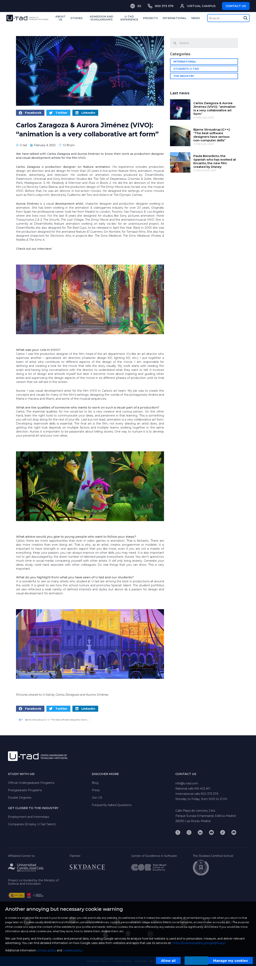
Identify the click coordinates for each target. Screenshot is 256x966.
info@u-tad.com (186, 783)
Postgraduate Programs (25, 790)
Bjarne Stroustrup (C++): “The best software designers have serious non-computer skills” (211, 135)
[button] (30, 113)
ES (139, 6)
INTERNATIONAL (174, 18)
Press (96, 790)
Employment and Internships (28, 817)
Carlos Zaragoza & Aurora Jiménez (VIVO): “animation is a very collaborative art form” (214, 108)
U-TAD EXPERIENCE (129, 18)
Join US (97, 797)
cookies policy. (73, 950)
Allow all (168, 960)
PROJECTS (150, 18)
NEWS (195, 18)
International (184, 61)
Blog (95, 783)
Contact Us (236, 6)
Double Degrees (19, 797)
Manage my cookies (230, 960)
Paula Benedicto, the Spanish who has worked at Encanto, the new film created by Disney (214, 161)
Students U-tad (186, 68)
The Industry (183, 75)
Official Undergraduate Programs (31, 783)
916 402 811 (202, 788)
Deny (196, 960)
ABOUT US (60, 18)
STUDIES (76, 18)
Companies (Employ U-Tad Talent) (32, 824)
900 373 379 (209, 794)
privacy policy (46, 950)
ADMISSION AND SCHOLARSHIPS (101, 18)
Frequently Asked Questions (111, 805)
